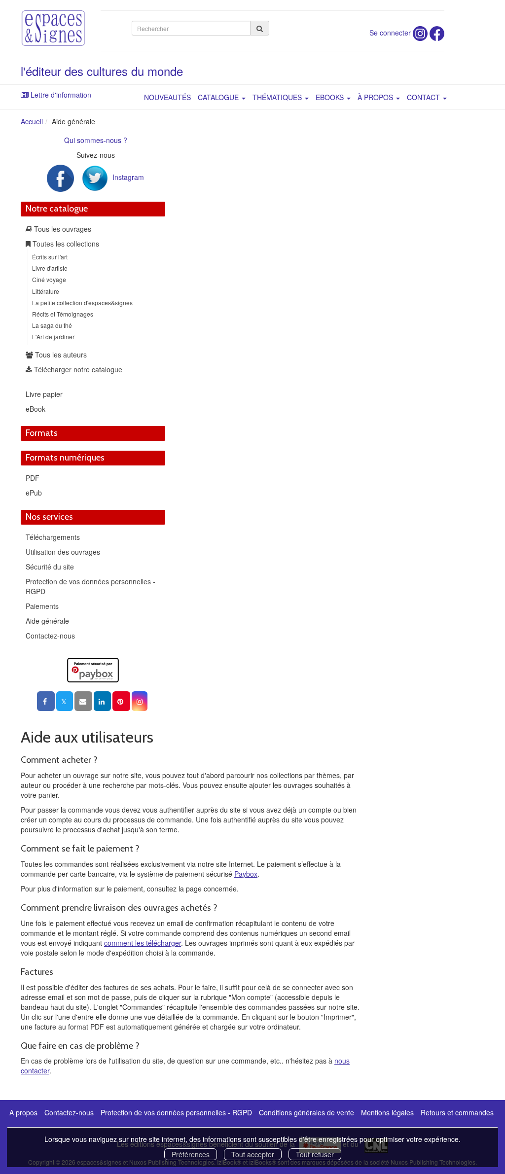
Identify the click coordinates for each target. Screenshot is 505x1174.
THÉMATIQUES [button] (278, 97)
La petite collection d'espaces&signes (82, 302)
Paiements (42, 606)
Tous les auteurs (60, 354)
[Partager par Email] (83, 701)
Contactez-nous (50, 635)
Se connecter (390, 32)
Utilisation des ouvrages (63, 552)
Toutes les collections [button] (65, 244)
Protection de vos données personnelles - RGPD (176, 1112)
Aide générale (47, 621)
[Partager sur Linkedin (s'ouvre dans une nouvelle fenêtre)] (102, 701)
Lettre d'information (61, 95)
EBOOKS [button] (331, 97)
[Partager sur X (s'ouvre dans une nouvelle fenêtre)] (64, 701)
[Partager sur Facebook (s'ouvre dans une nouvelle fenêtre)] (46, 701)
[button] (139, 701)
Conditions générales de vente (306, 1112)
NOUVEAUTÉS (167, 97)
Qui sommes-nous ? (95, 140)
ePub (34, 493)
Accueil (32, 121)
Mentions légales (387, 1112)
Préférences (191, 1154)
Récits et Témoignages (62, 314)
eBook (35, 409)
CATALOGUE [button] (219, 97)
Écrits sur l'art (50, 256)
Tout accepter (252, 1154)
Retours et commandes (457, 1112)
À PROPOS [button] (376, 97)
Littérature (45, 291)
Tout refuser (315, 1154)
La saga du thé (52, 325)
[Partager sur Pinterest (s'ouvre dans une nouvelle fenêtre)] (121, 701)
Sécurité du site (50, 566)
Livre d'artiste (50, 268)
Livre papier (44, 394)
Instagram (128, 177)
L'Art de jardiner (53, 336)
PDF (32, 478)
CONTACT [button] (424, 97)
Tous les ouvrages (61, 229)
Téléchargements (53, 537)
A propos (23, 1112)
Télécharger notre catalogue (77, 369)
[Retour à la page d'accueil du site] (53, 28)
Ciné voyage (49, 279)
